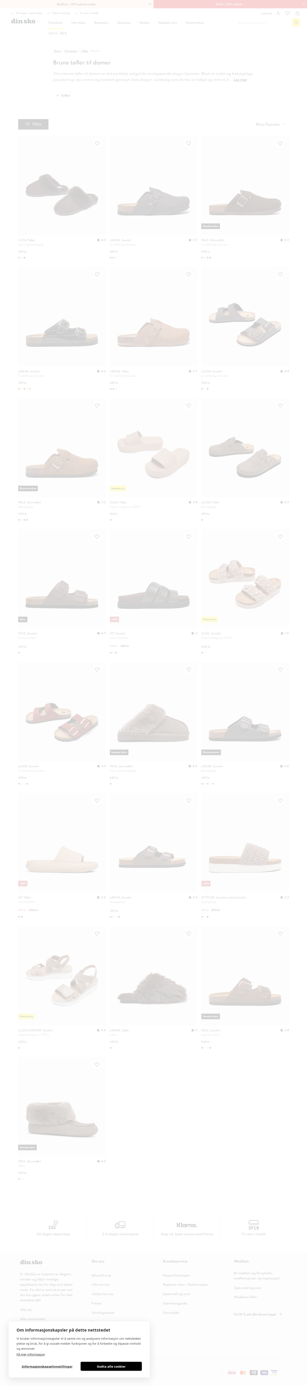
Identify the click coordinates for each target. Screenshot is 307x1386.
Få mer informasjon (30, 1354)
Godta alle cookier (111, 1366)
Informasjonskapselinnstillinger (47, 1366)
